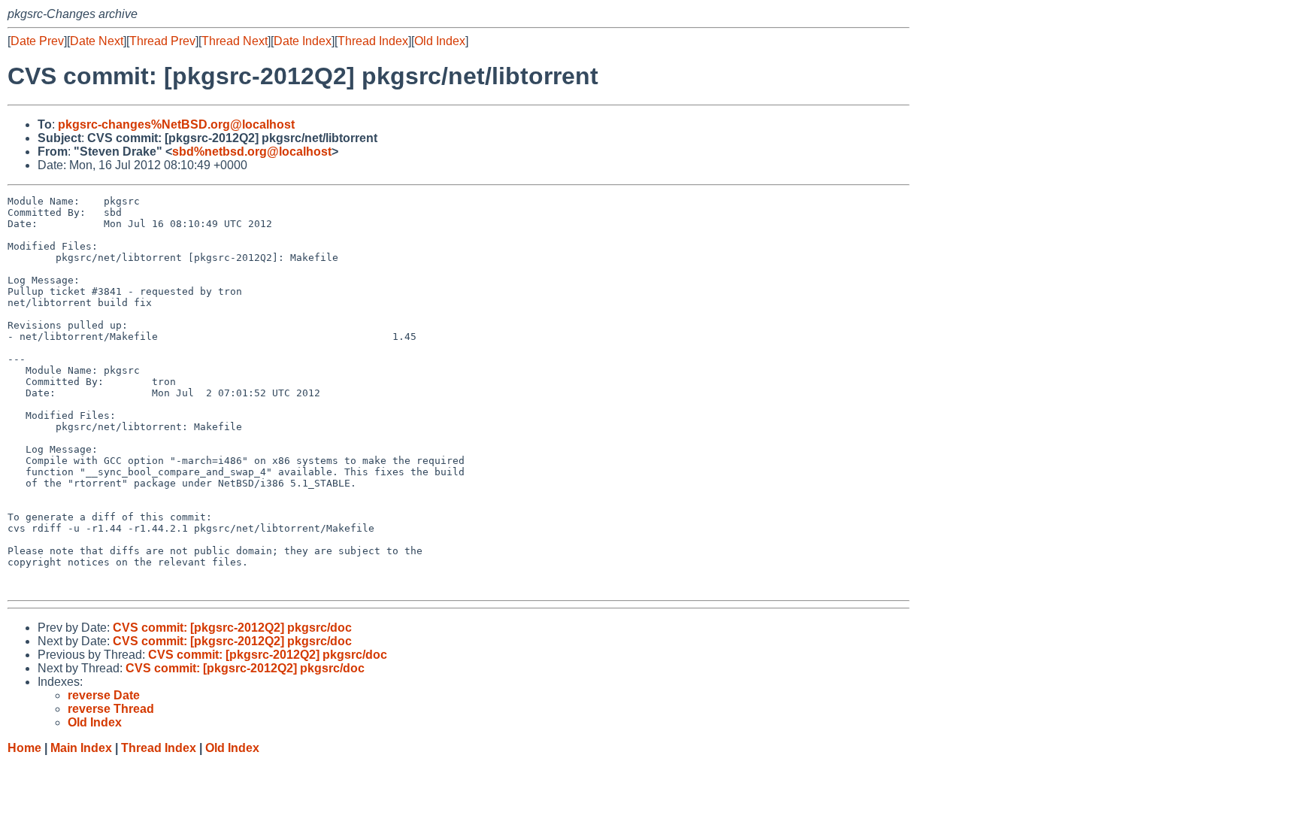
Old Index (439, 41)
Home (24, 747)
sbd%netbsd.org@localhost (252, 151)
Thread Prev (162, 41)
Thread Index (373, 41)
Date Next (96, 41)
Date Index (303, 41)
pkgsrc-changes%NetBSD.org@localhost (176, 124)
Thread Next (234, 41)
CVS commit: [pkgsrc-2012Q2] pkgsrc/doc (232, 627)
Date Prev (37, 41)
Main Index (81, 747)
